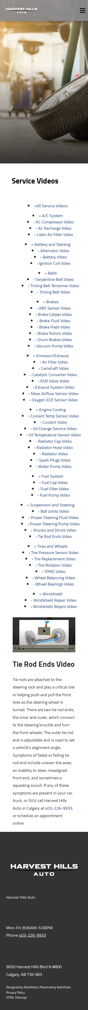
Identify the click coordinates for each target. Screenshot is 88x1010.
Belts (52, 273)
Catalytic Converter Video (54, 374)
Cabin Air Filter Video (55, 234)
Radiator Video (55, 454)
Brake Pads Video (54, 327)
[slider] (43, 648)
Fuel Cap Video (55, 482)
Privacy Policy (15, 992)
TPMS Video (55, 571)
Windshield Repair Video (55, 600)
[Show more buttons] (70, 648)
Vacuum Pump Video (54, 346)
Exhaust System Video (55, 387)
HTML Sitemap (16, 997)
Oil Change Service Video (55, 428)
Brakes (52, 302)
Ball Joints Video (55, 511)
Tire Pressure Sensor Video (55, 552)
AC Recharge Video (55, 228)
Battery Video (55, 257)
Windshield (52, 594)
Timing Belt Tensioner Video (54, 286)
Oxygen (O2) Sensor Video (55, 400)
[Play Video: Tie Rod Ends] (44, 631)
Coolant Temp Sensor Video (55, 416)
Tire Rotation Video (55, 565)
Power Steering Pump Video (55, 524)
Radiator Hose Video (55, 447)
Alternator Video (54, 250)
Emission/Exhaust (52, 356)
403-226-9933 (58, 808)
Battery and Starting (52, 244)
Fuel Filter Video (55, 489)
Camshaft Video (55, 368)
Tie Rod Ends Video (55, 536)
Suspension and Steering (52, 505)
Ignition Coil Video (55, 263)
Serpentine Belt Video (55, 279)
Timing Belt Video (54, 292)
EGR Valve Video (54, 381)
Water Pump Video (55, 466)
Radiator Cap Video (55, 441)
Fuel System (52, 476)
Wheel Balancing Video (54, 578)
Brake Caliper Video (55, 314)
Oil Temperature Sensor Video (55, 435)
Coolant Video (54, 422)
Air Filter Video (55, 362)
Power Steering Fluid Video (55, 517)
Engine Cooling (52, 409)
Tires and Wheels (52, 546)
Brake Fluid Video (54, 321)
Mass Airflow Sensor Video (55, 393)
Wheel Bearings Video (54, 584)
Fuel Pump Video (55, 495)
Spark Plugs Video (55, 460)
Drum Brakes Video (55, 339)
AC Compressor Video (55, 222)
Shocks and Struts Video (55, 530)
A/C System (52, 215)
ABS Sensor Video (55, 308)
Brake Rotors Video (55, 333)
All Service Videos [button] (52, 206)
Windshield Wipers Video (55, 606)
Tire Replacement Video (55, 559)
